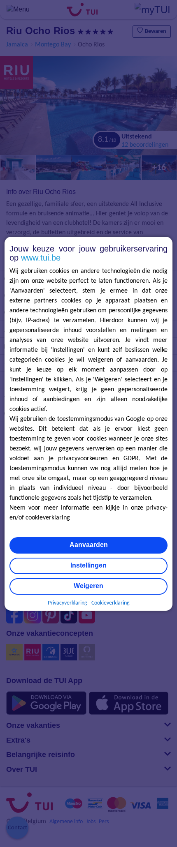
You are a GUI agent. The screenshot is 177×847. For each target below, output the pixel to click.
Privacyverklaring (67, 603)
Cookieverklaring (110, 603)
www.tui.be (41, 257)
